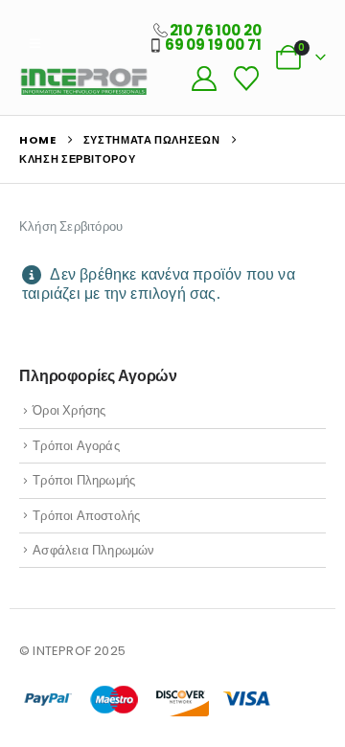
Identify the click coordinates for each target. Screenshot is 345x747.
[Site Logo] (83, 81)
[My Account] (203, 78)
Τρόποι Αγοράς (76, 446)
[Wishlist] (246, 78)
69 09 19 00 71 (213, 44)
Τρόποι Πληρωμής (84, 480)
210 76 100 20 (216, 30)
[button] (35, 44)
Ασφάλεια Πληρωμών (93, 550)
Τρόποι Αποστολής (86, 516)
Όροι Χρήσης (69, 410)
